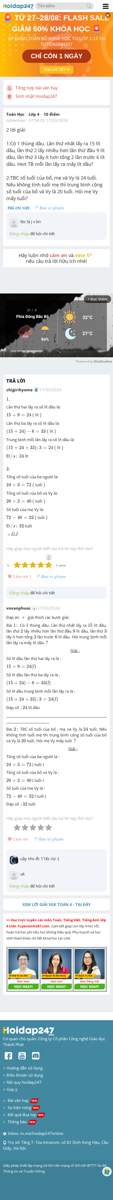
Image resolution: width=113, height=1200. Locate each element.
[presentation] (8, 399)
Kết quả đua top (26, 1114)
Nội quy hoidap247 (24, 1082)
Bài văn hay (22, 1100)
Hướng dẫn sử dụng (25, 1068)
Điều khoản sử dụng (25, 1075)
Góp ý (12, 1089)
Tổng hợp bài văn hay (37, 88)
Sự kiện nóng (23, 1107)
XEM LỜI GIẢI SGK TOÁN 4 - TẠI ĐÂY (56, 904)
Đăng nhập (19, 233)
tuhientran (15, 120)
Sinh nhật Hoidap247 (36, 96)
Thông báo (21, 1121)
